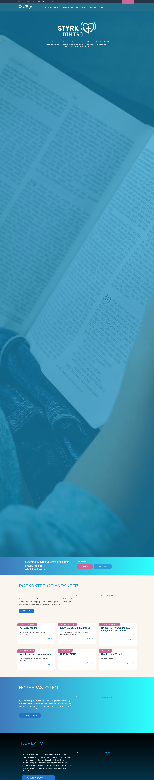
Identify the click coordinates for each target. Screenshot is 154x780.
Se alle (25, 611)
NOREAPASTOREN (29, 715)
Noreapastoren (29, 1)
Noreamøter (92, 7)
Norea (20, 1)
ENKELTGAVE (102, 566)
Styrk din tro (40, 1)
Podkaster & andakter (52, 7)
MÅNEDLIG (84, 566)
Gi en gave (127, 2)
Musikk (83, 7)
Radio (53, 1)
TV (48, 1)
